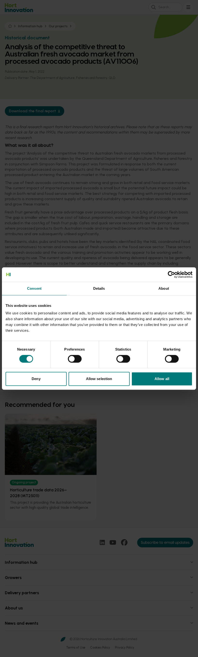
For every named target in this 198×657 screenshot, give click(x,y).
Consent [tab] (34, 288)
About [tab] (163, 288)
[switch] (75, 359)
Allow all (162, 379)
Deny (36, 379)
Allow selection (99, 379)
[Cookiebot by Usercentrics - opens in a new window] (171, 274)
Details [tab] (99, 288)
